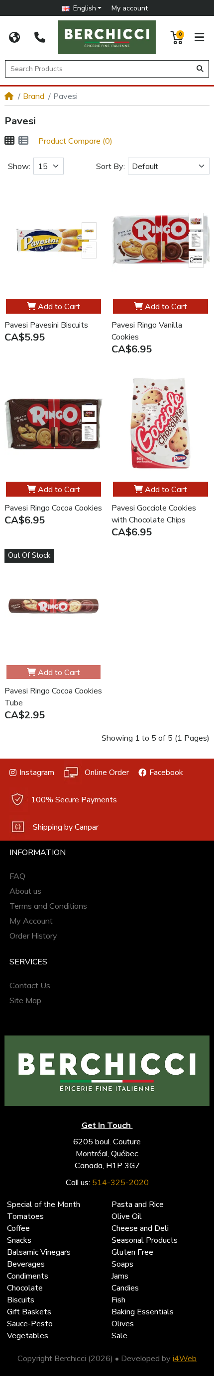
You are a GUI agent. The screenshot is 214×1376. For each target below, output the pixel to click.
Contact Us (29, 985)
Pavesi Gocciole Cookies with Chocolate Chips (153, 514)
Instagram (36, 772)
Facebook (166, 772)
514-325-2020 (120, 1182)
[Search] (200, 69)
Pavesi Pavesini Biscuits (46, 325)
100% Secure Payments (74, 799)
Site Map (25, 1000)
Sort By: (110, 166)
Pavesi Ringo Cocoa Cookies (53, 508)
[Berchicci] (107, 1070)
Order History (33, 936)
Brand (33, 96)
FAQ (17, 876)
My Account (31, 921)
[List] (23, 140)
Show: (19, 166)
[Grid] (9, 140)
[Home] (8, 96)
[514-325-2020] (39, 37)
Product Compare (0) (75, 141)
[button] (82, 8)
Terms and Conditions (48, 906)
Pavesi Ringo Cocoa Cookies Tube (53, 697)
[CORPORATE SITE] (14, 37)
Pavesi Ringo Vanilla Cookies (146, 331)
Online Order (107, 772)
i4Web (185, 1358)
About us (25, 891)
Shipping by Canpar (66, 827)
